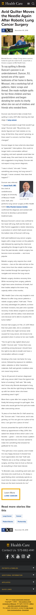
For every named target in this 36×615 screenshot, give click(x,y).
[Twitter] (12, 556)
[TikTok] (28, 556)
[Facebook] (7, 556)
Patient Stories (8, 522)
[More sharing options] (11, 30)
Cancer (18, 516)
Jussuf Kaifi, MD (9, 185)
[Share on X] (7, 30)
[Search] (33, 3)
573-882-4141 (25, 550)
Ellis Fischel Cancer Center (17, 207)
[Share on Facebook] (3, 30)
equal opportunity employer (21, 600)
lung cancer (12, 120)
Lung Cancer (10, 496)
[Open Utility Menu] (28, 3)
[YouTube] (18, 556)
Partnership (22, 522)
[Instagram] (23, 556)
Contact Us (9, 550)
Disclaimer (25, 610)
